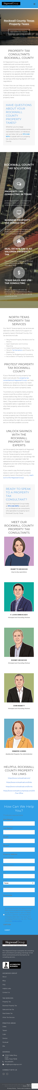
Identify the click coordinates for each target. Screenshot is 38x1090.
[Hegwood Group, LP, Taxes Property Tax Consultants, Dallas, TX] (11, 965)
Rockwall (5, 1042)
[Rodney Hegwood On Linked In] (19, 642)
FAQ (3, 984)
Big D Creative (31, 1084)
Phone (6, 845)
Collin (4, 1034)
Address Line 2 (8, 865)
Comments (7, 895)
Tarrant (4, 1030)
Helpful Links (6, 988)
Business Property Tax (9, 1005)
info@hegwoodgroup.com (13, 1064)
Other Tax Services (8, 1017)
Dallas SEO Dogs (28, 1086)
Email (5, 837)
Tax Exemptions (17, 350)
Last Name (7, 828)
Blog (4, 980)
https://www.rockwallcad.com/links (19, 782)
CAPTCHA (7, 924)
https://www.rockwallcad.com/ (19, 778)
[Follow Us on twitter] (7, 1074)
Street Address (8, 858)
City (4, 873)
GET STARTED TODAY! (19, 32)
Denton (4, 1038)
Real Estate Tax (7, 1013)
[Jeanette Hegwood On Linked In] (19, 551)
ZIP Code (6, 887)
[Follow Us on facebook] (3, 1074)
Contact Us (6, 992)
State (5, 880)
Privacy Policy (11, 1088)
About (4, 977)
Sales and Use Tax (8, 1009)
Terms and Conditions (24, 1088)
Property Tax (6, 1002)
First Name (8, 819)
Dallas (4, 1026)
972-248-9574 (13, 506)
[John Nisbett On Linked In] (19, 688)
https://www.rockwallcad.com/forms (19, 786)
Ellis (3, 1046)
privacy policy (17, 921)
